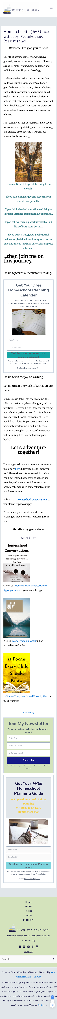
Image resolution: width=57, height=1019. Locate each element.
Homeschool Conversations (32, 499)
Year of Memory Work (24, 640)
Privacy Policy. (29, 712)
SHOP (28, 915)
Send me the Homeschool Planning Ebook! (28, 865)
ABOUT (28, 906)
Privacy (37, 977)
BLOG (28, 911)
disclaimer (42, 1005)
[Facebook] (20, 946)
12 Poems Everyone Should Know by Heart (26, 696)
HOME (28, 902)
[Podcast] (37, 946)
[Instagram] (24, 946)
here (17, 468)
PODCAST (28, 920)
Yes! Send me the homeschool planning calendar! (28, 355)
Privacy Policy (42, 363)
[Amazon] (32, 946)
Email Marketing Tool (32, 368)
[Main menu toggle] (51, 8)
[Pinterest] (28, 946)
